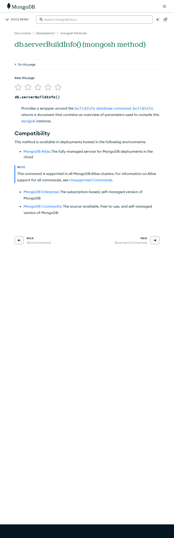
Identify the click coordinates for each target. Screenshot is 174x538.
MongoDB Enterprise (41, 191)
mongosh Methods (73, 33)
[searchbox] (94, 19)
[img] (18, 87)
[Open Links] (164, 6)
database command (113, 108)
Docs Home (22, 33)
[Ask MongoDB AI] (158, 19)
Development (45, 33)
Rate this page (24, 78)
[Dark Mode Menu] (165, 19)
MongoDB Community (42, 206)
